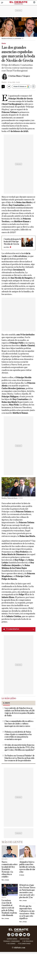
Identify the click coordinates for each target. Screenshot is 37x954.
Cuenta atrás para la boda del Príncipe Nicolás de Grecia (12, 241)
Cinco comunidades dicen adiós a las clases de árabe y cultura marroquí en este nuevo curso (19, 723)
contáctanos (24, 939)
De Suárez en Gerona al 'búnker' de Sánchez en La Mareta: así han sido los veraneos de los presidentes (20, 758)
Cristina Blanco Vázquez (19, 76)
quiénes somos (12, 939)
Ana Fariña (6, 247)
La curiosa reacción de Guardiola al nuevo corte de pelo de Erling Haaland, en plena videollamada (9, 907)
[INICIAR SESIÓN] (34, 2)
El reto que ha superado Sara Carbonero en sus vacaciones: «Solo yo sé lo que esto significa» (26, 912)
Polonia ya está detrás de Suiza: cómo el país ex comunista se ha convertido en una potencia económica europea (18, 735)
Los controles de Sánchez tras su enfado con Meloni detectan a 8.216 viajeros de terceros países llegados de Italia (20, 712)
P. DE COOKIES (11, 943)
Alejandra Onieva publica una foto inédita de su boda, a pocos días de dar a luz (27, 867)
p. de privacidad (27, 941)
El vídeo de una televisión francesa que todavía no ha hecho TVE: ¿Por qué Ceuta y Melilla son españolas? (19, 747)
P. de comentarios (24, 943)
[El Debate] (18, 2)
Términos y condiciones (11, 941)
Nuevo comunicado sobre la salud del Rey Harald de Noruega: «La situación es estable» (9, 869)
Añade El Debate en (19, 86)
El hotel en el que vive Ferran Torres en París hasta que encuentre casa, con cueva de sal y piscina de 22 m (27, 891)
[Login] (34, 2)
